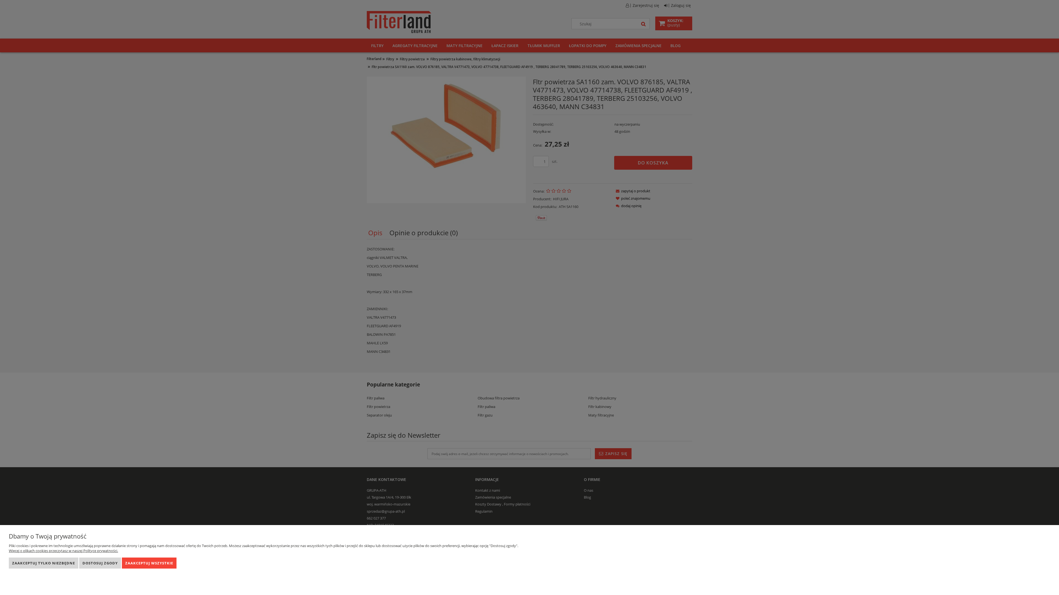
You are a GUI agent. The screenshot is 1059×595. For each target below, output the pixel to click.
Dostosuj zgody (100, 563)
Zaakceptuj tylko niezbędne (43, 563)
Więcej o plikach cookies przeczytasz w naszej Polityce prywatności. (63, 550)
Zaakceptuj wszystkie (149, 563)
